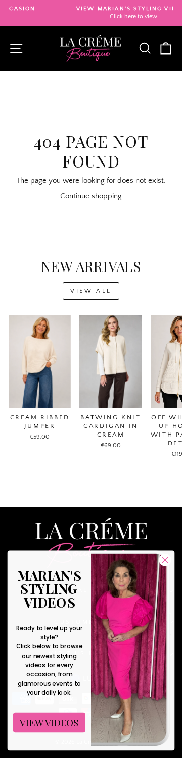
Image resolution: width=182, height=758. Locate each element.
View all (91, 291)
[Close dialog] (165, 559)
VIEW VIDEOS (49, 722)
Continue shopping (91, 196)
